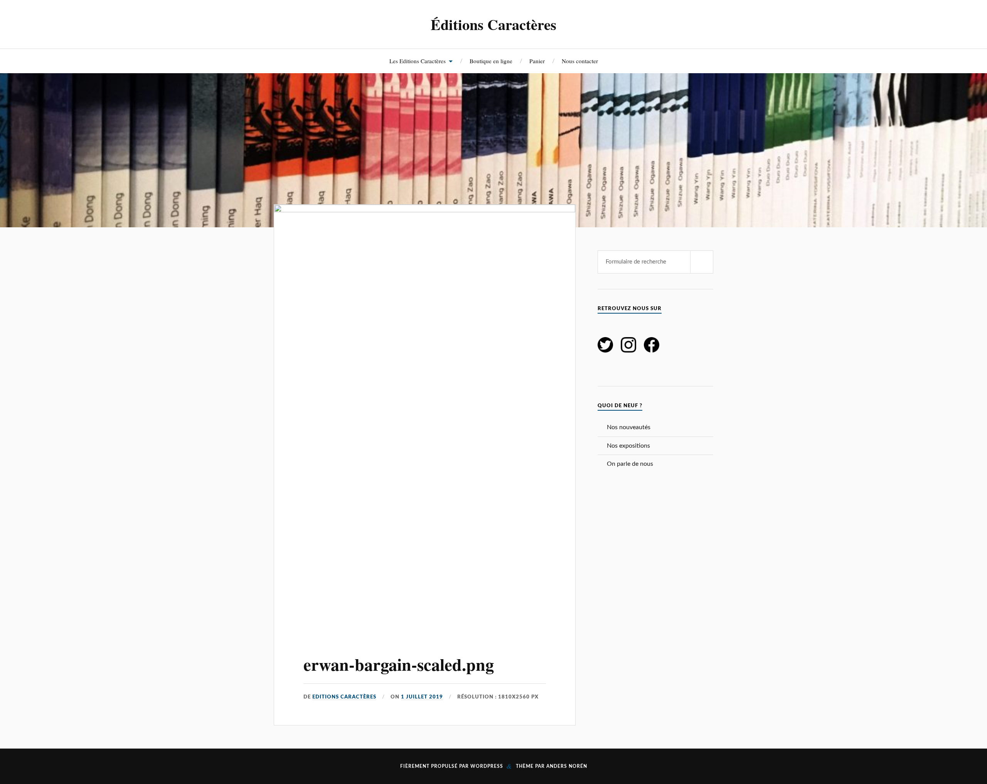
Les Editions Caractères (417, 61)
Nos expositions (628, 446)
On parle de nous (630, 464)
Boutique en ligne (491, 61)
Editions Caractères (344, 697)
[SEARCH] (701, 262)
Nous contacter (580, 61)
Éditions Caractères (493, 24)
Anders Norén (566, 766)
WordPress (486, 766)
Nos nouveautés (628, 427)
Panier (537, 61)
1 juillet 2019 (422, 697)
